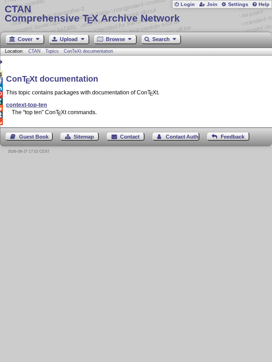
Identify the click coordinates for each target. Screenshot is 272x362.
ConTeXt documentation (88, 51)
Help (264, 4)
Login (188, 4)
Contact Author (182, 137)
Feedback (232, 137)
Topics (52, 51)
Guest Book (34, 137)
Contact (130, 137)
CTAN (34, 51)
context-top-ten (26, 105)
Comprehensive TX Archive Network (92, 14)
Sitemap (84, 137)
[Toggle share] (2, 62)
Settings (238, 4)
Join (212, 4)
